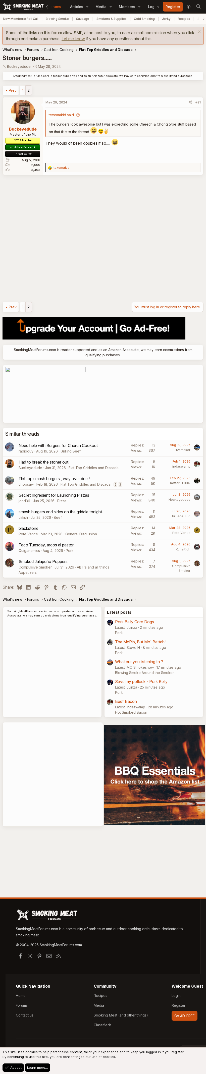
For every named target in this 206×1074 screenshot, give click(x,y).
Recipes (184, 19)
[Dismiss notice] (198, 32)
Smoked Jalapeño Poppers (43, 561)
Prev (13, 90)
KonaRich (183, 549)
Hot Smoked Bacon (131, 712)
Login (176, 995)
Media (101, 7)
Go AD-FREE (184, 1016)
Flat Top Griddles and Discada (94, 468)
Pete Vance (28, 534)
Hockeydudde (179, 499)
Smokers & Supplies (111, 19)
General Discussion (81, 534)
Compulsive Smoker (35, 567)
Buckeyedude (19, 66)
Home (21, 995)
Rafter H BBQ (180, 483)
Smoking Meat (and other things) (121, 1015)
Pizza (61, 501)
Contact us (24, 1015)
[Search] (198, 7)
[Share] (190, 102)
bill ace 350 (181, 516)
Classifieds (103, 1025)
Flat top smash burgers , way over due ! (54, 478)
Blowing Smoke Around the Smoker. (144, 672)
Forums (54, 7)
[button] (87, 6)
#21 (198, 102)
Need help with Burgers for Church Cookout (58, 445)
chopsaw (26, 484)
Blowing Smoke (57, 19)
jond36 (24, 501)
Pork (70, 550)
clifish (23, 517)
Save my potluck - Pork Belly (141, 681)
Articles (76, 7)
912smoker (182, 450)
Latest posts (119, 612)
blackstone (28, 528)
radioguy (26, 451)
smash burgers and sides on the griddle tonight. (61, 511)
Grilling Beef (71, 451)
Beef (58, 517)
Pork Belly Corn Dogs (134, 621)
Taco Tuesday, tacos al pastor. (46, 544)
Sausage (82, 19)
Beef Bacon (126, 701)
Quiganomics (29, 550)
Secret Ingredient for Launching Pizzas (54, 495)
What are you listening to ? (139, 661)
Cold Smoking (144, 19)
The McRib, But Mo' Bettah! (140, 641)
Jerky (166, 19)
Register (178, 1005)
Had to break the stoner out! (44, 462)
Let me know (73, 38)
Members (127, 7)
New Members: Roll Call (20, 19)
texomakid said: (62, 115)
